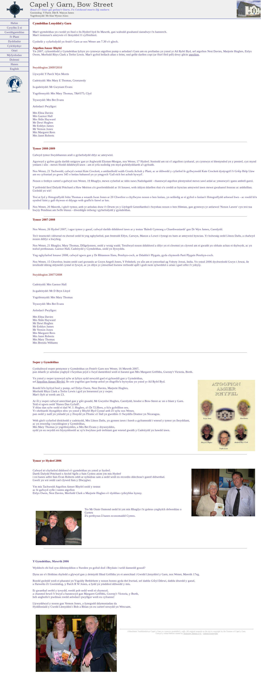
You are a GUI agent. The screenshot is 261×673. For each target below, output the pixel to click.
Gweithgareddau (14, 32)
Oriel (14, 50)
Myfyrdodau (14, 55)
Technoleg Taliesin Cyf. (192, 633)
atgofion (194, 54)
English (14, 68)
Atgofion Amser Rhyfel (51, 381)
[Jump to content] (0, 1)
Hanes (14, 64)
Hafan (14, 23)
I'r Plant (14, 36)
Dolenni (14, 59)
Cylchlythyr (14, 45)
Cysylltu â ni (14, 27)
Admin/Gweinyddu (210, 633)
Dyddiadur (14, 41)
